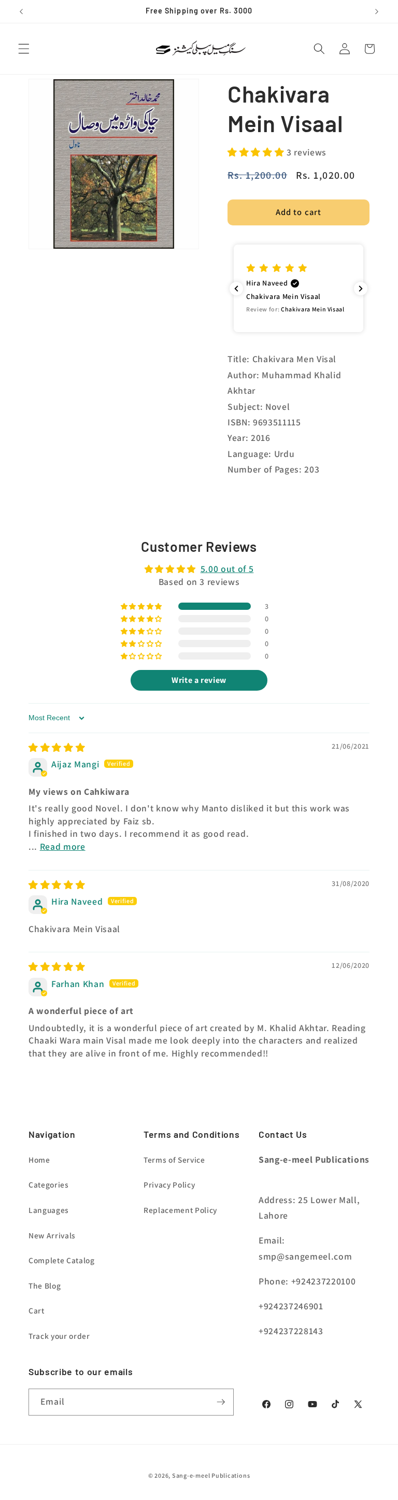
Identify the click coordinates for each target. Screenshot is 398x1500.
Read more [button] (63, 846)
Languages (49, 1210)
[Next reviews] (360, 288)
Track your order (59, 1336)
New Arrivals (52, 1235)
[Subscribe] (220, 1402)
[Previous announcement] (21, 11)
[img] (57, 747)
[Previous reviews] (236, 288)
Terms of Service (174, 1159)
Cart (37, 1310)
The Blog (45, 1285)
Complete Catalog (62, 1260)
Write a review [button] (199, 680)
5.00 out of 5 (227, 569)
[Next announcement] (376, 11)
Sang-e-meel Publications (211, 1475)
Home (39, 1159)
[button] (23, 48)
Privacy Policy (169, 1184)
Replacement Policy (180, 1210)
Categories (49, 1184)
